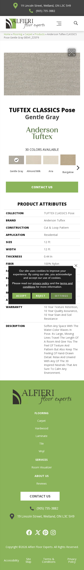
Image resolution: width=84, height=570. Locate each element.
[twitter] (37, 532)
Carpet (28, 34)
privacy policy (41, 283)
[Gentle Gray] (16, 160)
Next (78, 162)
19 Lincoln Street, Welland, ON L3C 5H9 (46, 5)
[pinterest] (46, 532)
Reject (40, 295)
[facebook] (29, 532)
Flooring (17, 34)
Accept (21, 295)
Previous (6, 162)
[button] (40, 496)
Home (7, 34)
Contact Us (42, 187)
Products (40, 34)
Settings (61, 295)
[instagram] (53, 532)
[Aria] (50, 160)
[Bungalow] (68, 160)
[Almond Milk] (33, 159)
